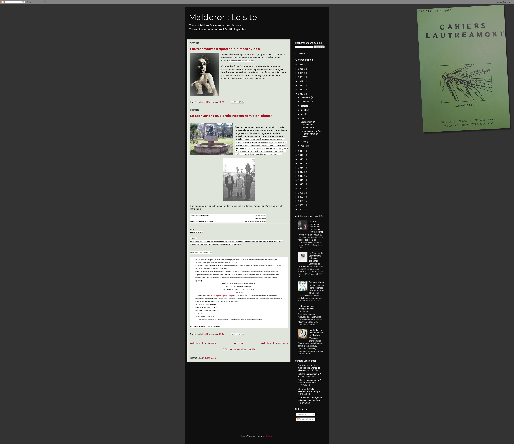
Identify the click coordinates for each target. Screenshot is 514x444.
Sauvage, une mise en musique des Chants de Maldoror (309, 368)
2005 (301, 205)
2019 (301, 94)
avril (303, 141)
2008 (301, 193)
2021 (301, 85)
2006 (301, 201)
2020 (301, 89)
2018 (301, 151)
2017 (301, 155)
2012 (301, 176)
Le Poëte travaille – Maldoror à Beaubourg (308, 390)
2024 (301, 73)
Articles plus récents (203, 343)
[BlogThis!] (235, 102)
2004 (301, 209)
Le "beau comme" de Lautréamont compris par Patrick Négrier (316, 226)
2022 (301, 81)
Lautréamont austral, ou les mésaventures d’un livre (310, 398)
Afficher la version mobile (239, 349)
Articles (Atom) (210, 358)
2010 (301, 184)
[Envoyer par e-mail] (232, 102)
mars (303, 146)
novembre (306, 101)
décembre (306, 97)
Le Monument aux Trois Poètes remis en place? (231, 116)
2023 (301, 77)
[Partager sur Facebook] (240, 102)
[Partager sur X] (237, 102)
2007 (301, 197)
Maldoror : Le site (223, 17)
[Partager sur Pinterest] (242, 102)
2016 (301, 159)
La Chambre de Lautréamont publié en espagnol (316, 257)
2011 (301, 180)
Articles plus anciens (274, 343)
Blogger (269, 436)
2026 (301, 64)
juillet (303, 110)
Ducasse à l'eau (316, 282)
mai (303, 118)
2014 (301, 167)
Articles (302, 414)
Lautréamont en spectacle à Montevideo (225, 49)
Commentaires (305, 419)
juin (303, 114)
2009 (301, 188)
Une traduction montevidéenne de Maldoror (316, 332)
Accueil (238, 343)
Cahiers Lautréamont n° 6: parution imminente (310, 381)
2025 (301, 69)
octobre (305, 106)
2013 (301, 172)
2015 (301, 163)
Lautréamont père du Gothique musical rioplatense (307, 309)
